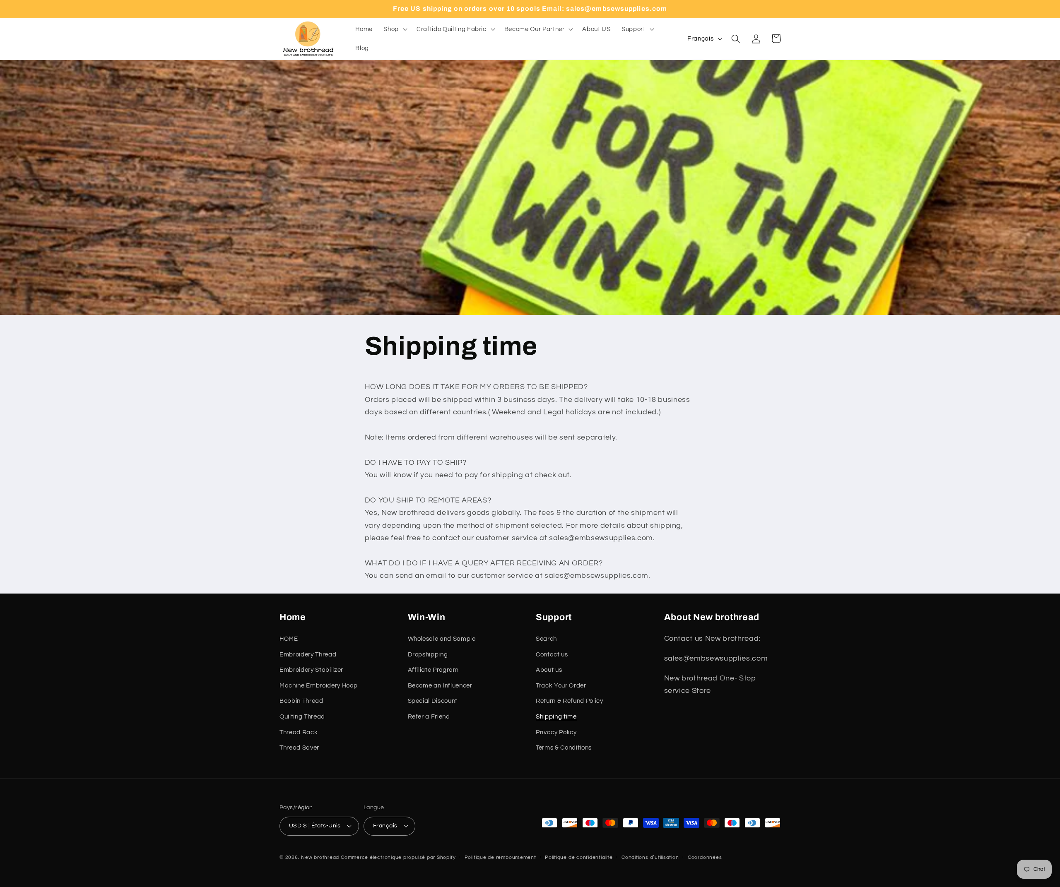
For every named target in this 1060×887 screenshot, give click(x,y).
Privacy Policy (556, 732)
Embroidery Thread (307, 654)
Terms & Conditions (564, 747)
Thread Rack (298, 732)
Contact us (552, 654)
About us (549, 669)
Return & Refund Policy (569, 700)
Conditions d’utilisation (650, 857)
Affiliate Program (433, 669)
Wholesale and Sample (442, 638)
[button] (394, 29)
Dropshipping (428, 654)
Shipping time (556, 716)
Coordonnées (705, 857)
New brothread (320, 857)
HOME (288, 638)
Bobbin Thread (301, 700)
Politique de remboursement (500, 857)
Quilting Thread (302, 716)
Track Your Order (561, 685)
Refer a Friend (429, 716)
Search (546, 638)
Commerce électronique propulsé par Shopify (398, 857)
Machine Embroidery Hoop (318, 685)
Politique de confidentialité (579, 857)
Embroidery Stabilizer (311, 669)
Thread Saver (299, 747)
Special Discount (433, 700)
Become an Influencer (440, 685)
